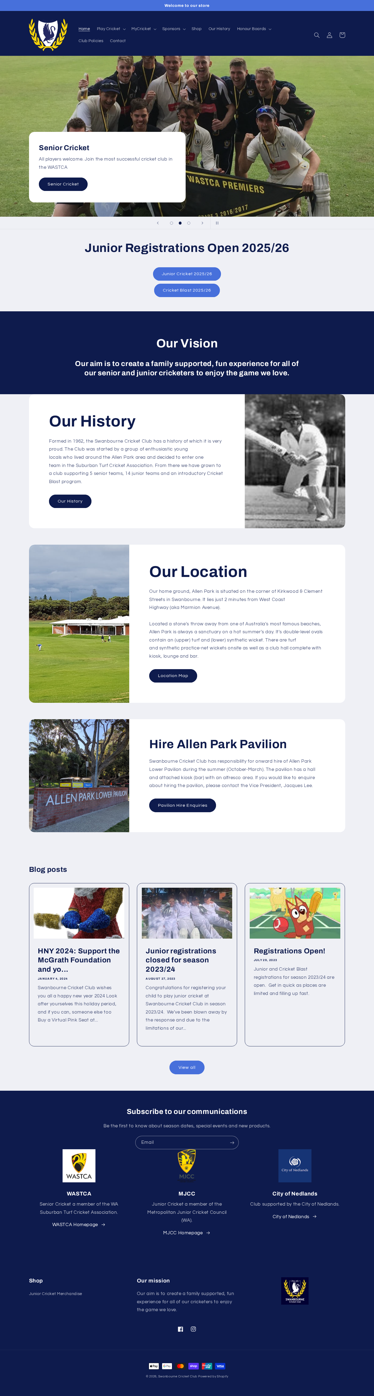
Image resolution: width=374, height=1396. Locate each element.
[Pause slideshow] (216, 223)
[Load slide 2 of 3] (180, 223)
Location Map (173, 676)
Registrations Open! (290, 951)
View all (187, 1067)
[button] (110, 29)
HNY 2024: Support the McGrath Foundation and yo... (79, 960)
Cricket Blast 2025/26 (187, 290)
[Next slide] (203, 223)
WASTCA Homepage (75, 1224)
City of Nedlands (291, 1216)
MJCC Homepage (183, 1232)
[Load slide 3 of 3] (189, 223)
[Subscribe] (232, 1142)
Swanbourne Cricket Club (177, 1376)
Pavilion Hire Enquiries (183, 805)
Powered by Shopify (213, 1376)
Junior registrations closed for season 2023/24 (181, 960)
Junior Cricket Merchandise (55, 1294)
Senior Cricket (63, 184)
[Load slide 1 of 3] (171, 223)
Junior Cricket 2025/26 (187, 274)
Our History (70, 501)
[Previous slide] (158, 223)
